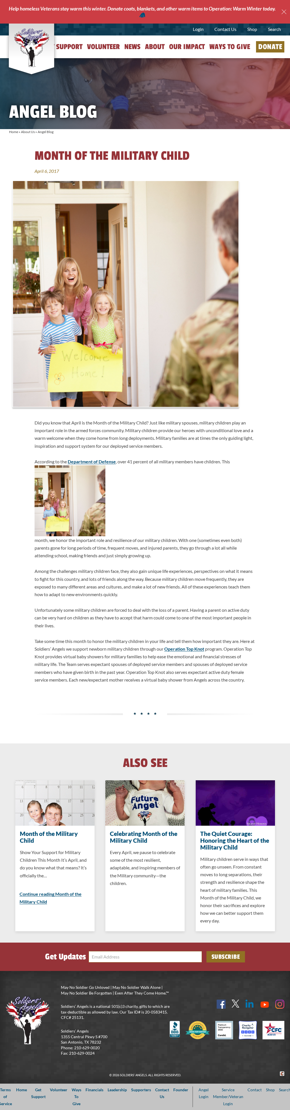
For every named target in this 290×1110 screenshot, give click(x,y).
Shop (252, 29)
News (132, 47)
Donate (270, 47)
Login (198, 29)
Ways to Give (229, 47)
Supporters (141, 1089)
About (155, 47)
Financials (94, 1089)
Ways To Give (76, 1096)
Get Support (63, 47)
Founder (180, 1089)
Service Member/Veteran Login (228, 1096)
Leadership (117, 1089)
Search (274, 29)
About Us (28, 132)
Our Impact (187, 47)
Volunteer (103, 47)
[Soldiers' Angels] (31, 48)
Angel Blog (46, 132)
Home (13, 132)
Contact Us (225, 29)
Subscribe (226, 956)
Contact (255, 1089)
